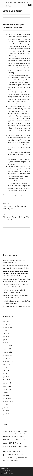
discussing (6, 439)
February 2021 (7, 383)
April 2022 (6, 340)
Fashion (24, 195)
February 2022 (7, 346)
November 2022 (8, 327)
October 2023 (7, 324)
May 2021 (6, 374)
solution (9, 458)
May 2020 (6, 395)
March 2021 (6, 380)
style (17, 458)
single (4, 458)
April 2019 (6, 414)
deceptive (5, 434)
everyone (13, 439)
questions (7, 454)
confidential (19, 431)
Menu (16, 16)
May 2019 (6, 411)
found (19, 443)
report (15, 454)
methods (10, 449)
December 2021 (7, 352)
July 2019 (5, 405)
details (23, 434)
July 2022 (5, 330)
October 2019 (7, 398)
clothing (13, 431)
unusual (5, 460)
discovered (20, 436)
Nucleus (3, 472)
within (11, 460)
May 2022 (6, 337)
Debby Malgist (9, 195)
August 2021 (6, 364)
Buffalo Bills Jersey (12, 11)
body (9, 431)
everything (20, 439)
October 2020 (7, 389)
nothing (25, 449)
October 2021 (7, 358)
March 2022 (6, 343)
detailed (18, 434)
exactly (5, 443)
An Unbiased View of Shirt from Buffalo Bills (16, 306)
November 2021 (8, 355)
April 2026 (6, 321)
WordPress (10, 473)
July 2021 (5, 367)
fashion (12, 442)
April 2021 (6, 377)
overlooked (15, 451)
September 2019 (8, 401)
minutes (16, 449)
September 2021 (8, 361)
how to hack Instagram (8, 446)
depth (9, 434)
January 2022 (7, 349)
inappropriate (17, 446)
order (4, 451)
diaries (5, 436)
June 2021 (6, 371)
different (10, 436)
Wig (8, 460)
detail (14, 434)
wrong (16, 460)
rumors (26, 455)
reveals (21, 455)
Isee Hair (25, 446)
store (14, 458)
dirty (15, 436)
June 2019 (6, 408)
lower (4, 449)
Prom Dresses (22, 451)
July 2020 (5, 392)
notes (21, 449)
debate (25, 431)
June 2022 (6, 333)
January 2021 (7, 386)
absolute (5, 431)
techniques (22, 458)
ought (9, 452)
